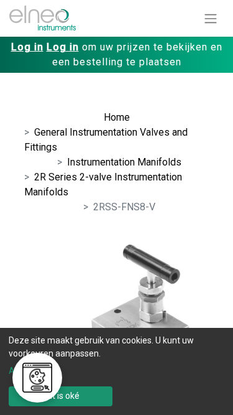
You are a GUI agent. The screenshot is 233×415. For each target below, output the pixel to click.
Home (117, 117)
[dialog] (116, 371)
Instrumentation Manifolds (124, 162)
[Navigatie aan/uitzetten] (211, 18)
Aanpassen (31, 371)
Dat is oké (61, 396)
